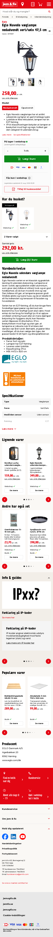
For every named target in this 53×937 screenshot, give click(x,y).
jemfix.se (8, 904)
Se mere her (8, 617)
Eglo (4, 22)
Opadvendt (27, 108)
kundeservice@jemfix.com (18, 874)
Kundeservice (9, 809)
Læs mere (6, 135)
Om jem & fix (9, 819)
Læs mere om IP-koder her (20, 643)
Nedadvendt (10, 108)
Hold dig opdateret (12, 828)
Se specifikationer (22, 135)
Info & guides (11, 578)
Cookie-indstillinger (14, 915)
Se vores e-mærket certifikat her (15, 883)
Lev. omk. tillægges (10, 98)
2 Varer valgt (11, 237)
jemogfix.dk (9, 898)
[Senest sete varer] (50, 31)
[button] (24, 499)
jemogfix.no (9, 910)
